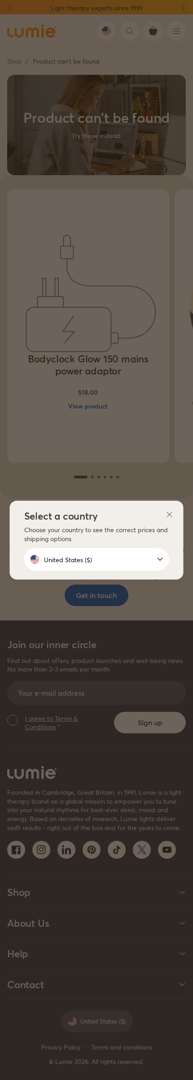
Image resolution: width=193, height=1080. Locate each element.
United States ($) (68, 559)
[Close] (169, 514)
